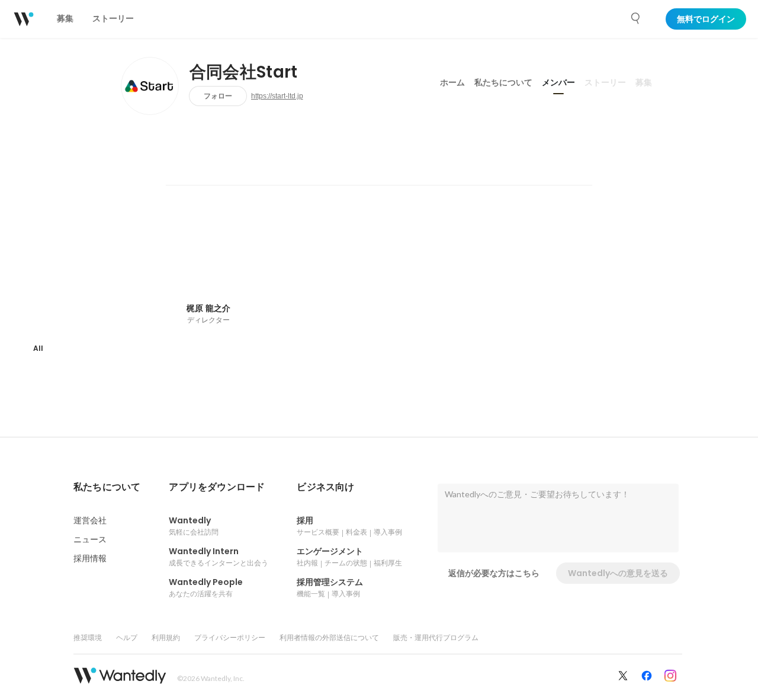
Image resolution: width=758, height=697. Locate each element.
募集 (643, 82)
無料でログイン (706, 19)
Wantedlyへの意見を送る (618, 573)
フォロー (218, 96)
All (38, 348)
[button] (106, 487)
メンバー (558, 82)
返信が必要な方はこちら (493, 573)
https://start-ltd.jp (277, 96)
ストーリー (605, 82)
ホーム (452, 82)
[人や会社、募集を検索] (636, 18)
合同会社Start (244, 72)
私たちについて (503, 82)
